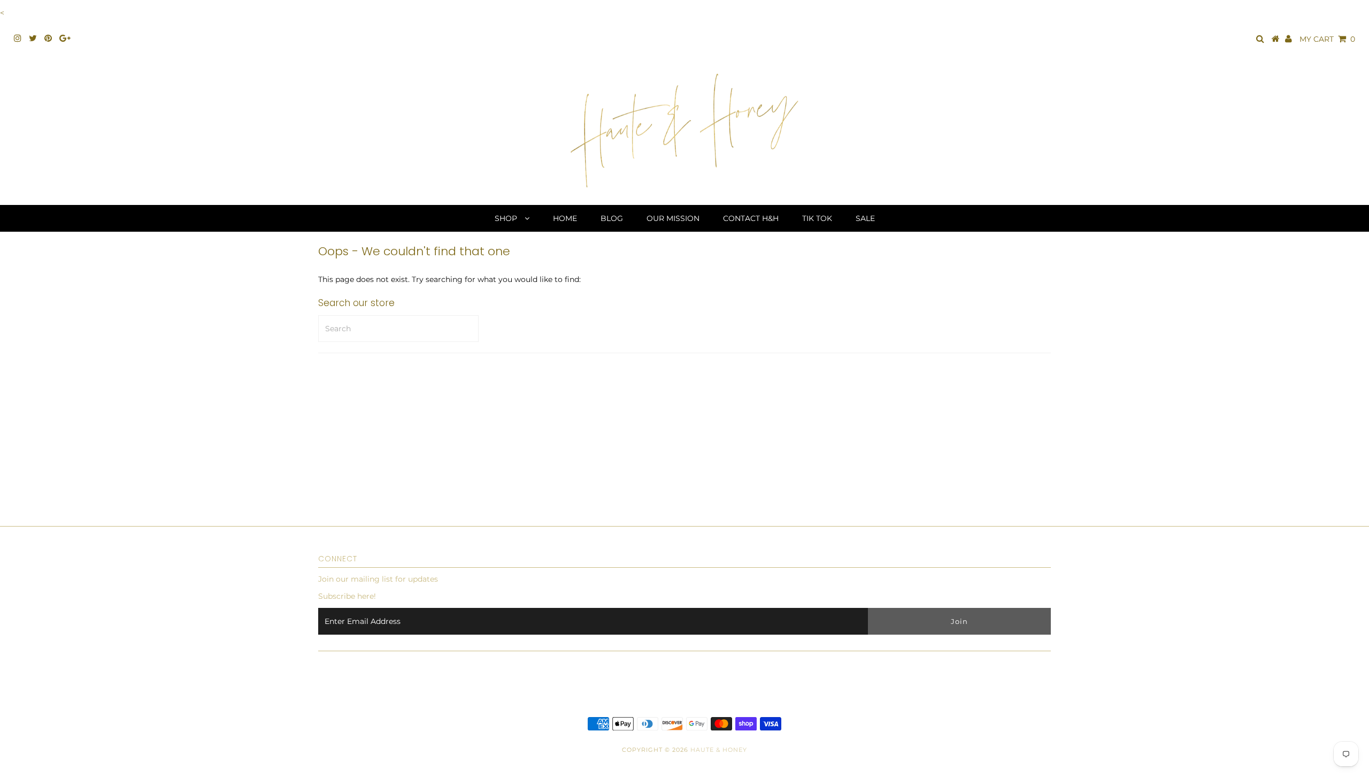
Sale (865, 218)
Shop (507, 218)
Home (565, 218)
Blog (612, 218)
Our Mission (673, 218)
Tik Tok (817, 218)
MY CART (1327, 39)
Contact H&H (751, 218)
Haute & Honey (718, 749)
